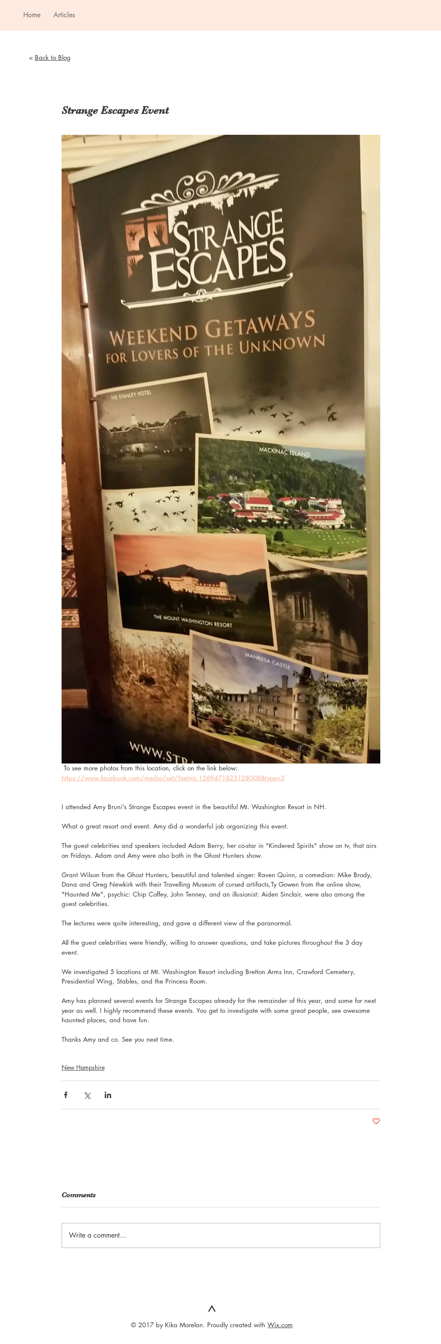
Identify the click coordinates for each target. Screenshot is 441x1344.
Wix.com (280, 1325)
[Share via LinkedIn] (108, 1095)
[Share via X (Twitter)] (87, 1095)
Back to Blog (53, 57)
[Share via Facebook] (66, 1095)
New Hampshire (83, 1067)
